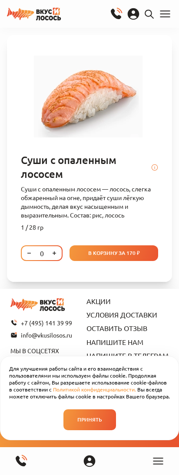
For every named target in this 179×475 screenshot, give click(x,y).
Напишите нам (114, 341)
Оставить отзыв (116, 327)
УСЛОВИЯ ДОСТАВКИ (121, 314)
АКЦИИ (98, 301)
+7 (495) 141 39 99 (46, 323)
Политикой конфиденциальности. (94, 389)
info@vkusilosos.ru (46, 335)
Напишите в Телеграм (127, 355)
